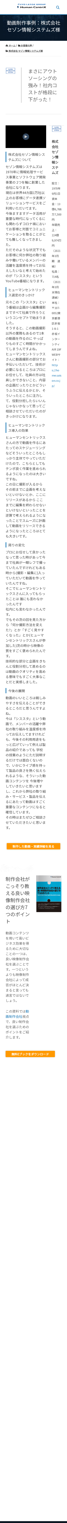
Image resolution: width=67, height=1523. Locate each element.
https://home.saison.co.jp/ (56, 375)
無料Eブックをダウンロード (30, 1054)
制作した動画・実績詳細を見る (33, 846)
